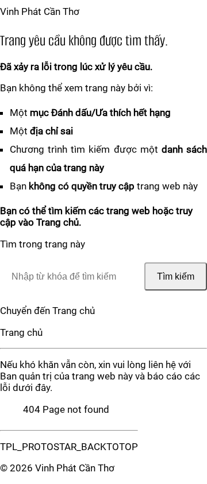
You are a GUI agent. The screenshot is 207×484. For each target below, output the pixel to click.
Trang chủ (21, 332)
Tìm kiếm (175, 276)
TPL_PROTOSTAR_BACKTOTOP (69, 446)
